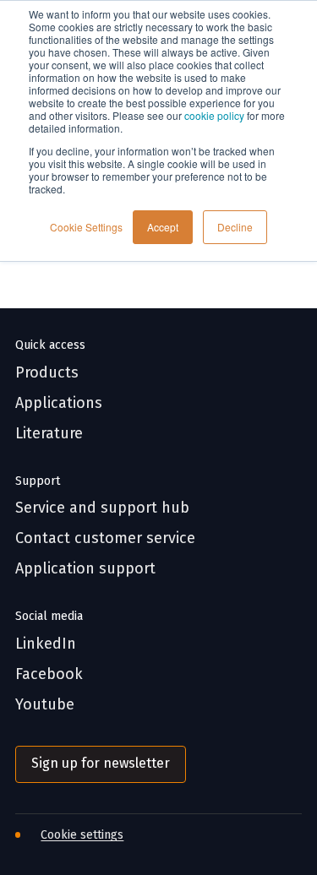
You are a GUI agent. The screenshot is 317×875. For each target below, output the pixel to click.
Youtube (44, 705)
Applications (58, 403)
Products (47, 373)
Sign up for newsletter (100, 763)
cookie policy (214, 115)
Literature (49, 434)
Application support (85, 569)
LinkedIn (45, 644)
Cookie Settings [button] (86, 227)
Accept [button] (162, 227)
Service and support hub (102, 508)
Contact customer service (105, 538)
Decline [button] (235, 227)
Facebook (49, 674)
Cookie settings (82, 835)
